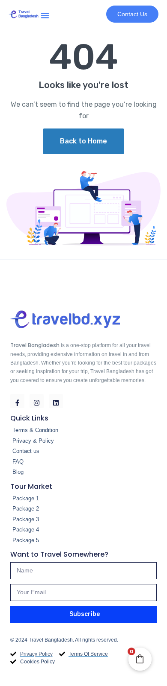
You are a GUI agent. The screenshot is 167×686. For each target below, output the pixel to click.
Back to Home (83, 141)
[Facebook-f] (17, 401)
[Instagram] (37, 401)
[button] (45, 14)
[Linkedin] (56, 401)
